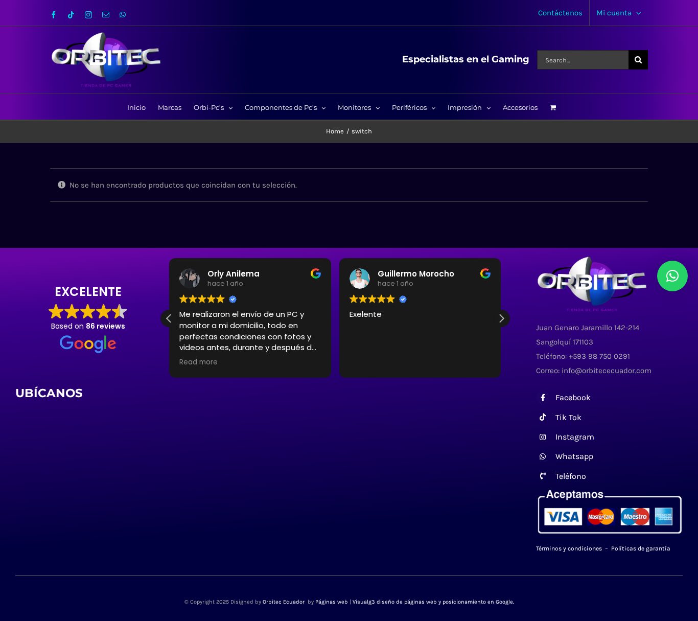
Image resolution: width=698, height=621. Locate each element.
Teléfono (570, 476)
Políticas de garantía (640, 548)
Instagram (574, 437)
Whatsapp (574, 456)
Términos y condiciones (569, 548)
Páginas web (331, 602)
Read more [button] (198, 362)
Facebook (573, 397)
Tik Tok (568, 417)
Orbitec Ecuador (284, 602)
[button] (501, 318)
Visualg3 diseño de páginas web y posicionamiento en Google (433, 602)
